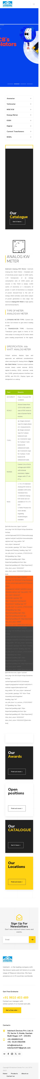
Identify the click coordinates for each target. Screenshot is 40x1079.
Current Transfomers (15, 131)
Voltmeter (11, 104)
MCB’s (9, 137)
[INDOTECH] (7, 4)
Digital (9, 126)
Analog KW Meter (17, 302)
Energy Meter (12, 115)
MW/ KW (10, 109)
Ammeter (11, 98)
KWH (9, 120)
